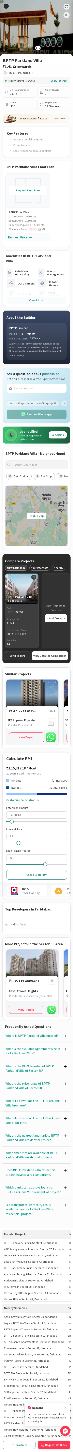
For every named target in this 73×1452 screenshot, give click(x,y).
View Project (26, 737)
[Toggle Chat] (65, 1431)
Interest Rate (14, 829)
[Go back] (6, 6)
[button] (29, 229)
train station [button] (21, 476)
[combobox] (39, 464)
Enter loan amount (17, 808)
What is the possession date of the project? (33, 403)
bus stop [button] (46, 476)
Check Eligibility (36, 875)
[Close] (65, 1408)
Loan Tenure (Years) (18, 850)
